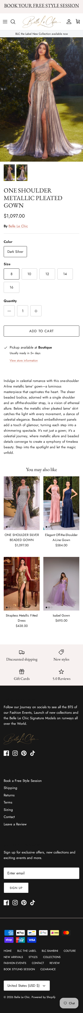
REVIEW (55, 963)
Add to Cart (41, 331)
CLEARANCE (48, 969)
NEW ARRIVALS (13, 957)
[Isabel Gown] (61, 584)
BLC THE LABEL (26, 951)
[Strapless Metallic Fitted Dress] (22, 584)
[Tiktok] (32, 753)
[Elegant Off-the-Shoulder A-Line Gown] (61, 503)
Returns (9, 795)
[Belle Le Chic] (42, 22)
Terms (8, 802)
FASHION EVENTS (15, 963)
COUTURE (70, 951)
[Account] (68, 22)
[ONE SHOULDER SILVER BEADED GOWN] (22, 503)
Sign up (16, 888)
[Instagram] (15, 753)
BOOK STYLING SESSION (19, 969)
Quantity (10, 301)
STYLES (33, 957)
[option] (41, 99)
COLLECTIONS (52, 957)
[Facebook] (6, 753)
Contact (9, 816)
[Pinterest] (24, 753)
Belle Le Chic (18, 226)
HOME (8, 951)
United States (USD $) (23, 985)
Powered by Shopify (43, 997)
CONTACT (38, 963)
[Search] (15, 22)
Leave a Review (15, 824)
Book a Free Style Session (23, 780)
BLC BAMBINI (50, 951)
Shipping (10, 787)
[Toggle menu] (5, 22)
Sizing (8, 809)
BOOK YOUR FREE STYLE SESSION (41, 5)
